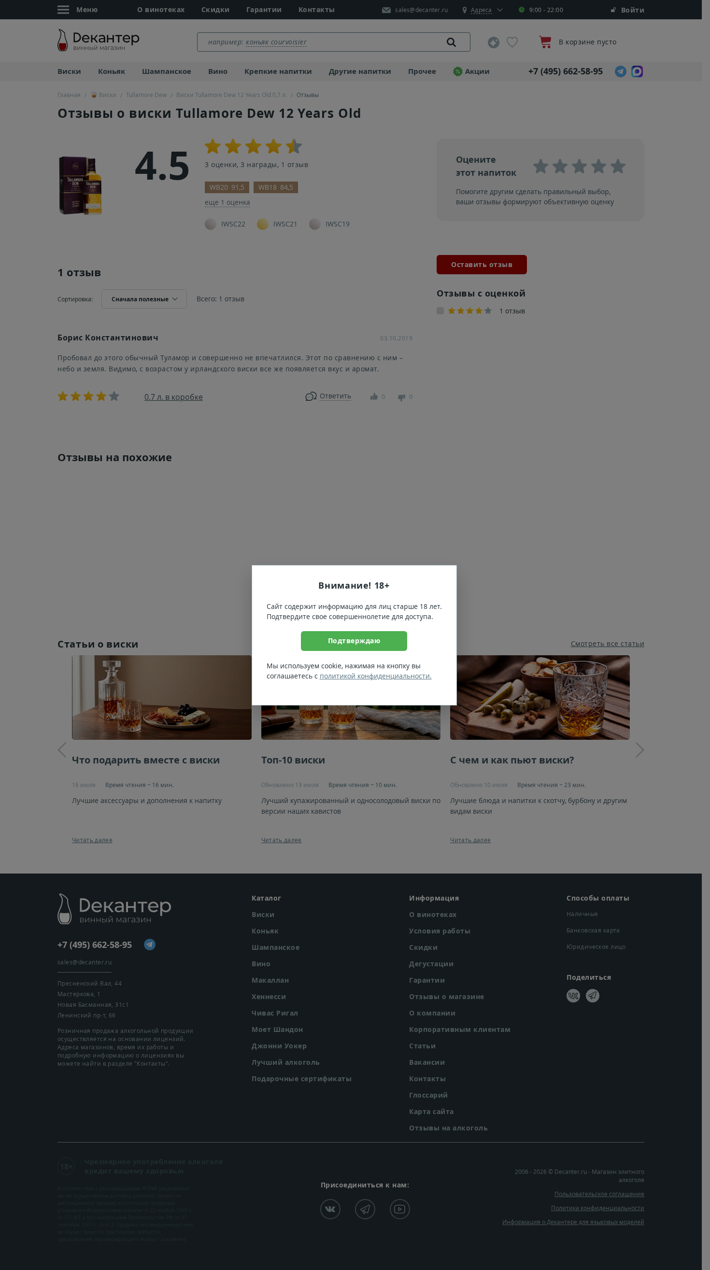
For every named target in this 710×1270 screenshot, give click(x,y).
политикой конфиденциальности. (376, 675)
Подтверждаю (354, 640)
